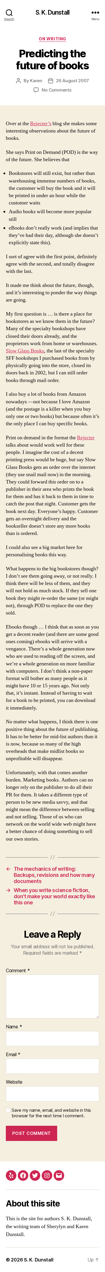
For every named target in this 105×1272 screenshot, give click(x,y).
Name (14, 1027)
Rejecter (85, 437)
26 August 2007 (72, 80)
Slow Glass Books (25, 350)
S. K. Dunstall (52, 12)
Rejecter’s (40, 123)
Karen (36, 80)
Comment (18, 970)
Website (14, 1082)
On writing (52, 38)
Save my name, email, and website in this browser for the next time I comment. (51, 1113)
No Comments (56, 90)
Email (13, 1054)
